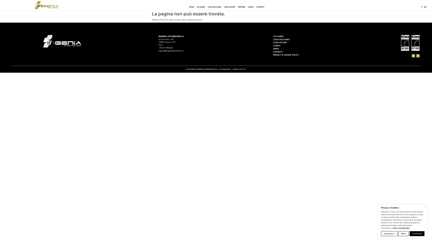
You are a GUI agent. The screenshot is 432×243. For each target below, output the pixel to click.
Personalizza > (389, 234)
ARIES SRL (242, 69)
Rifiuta (403, 234)
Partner (241, 7)
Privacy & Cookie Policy (401, 228)
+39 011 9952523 (165, 48)
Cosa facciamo (214, 7)
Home (191, 7)
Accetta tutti (417, 234)
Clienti (251, 7)
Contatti (260, 7)
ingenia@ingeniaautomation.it (170, 51)
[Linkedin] (418, 55)
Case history (229, 7)
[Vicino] (425, 206)
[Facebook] (413, 55)
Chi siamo (201, 7)
